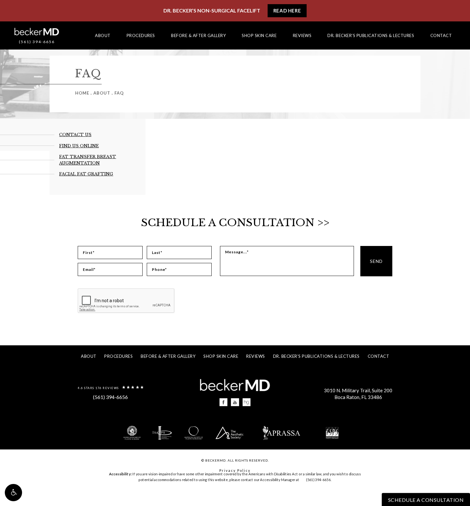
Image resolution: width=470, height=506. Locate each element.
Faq (119, 93)
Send (376, 261)
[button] (13, 492)
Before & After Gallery (198, 35)
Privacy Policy (235, 470)
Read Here (287, 10)
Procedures (141, 35)
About (103, 35)
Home (82, 93)
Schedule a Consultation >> (235, 222)
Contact (441, 35)
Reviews (302, 35)
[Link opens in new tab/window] (224, 402)
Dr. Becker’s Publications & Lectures (370, 35)
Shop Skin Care (259, 35)
